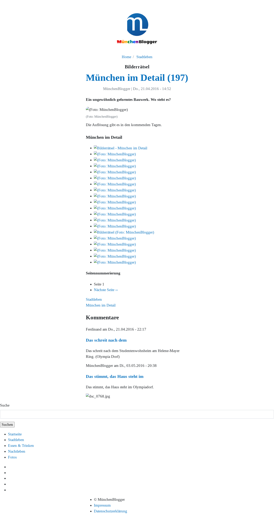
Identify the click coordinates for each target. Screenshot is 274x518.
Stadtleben (144, 57)
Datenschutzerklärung (110, 511)
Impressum (102, 505)
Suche (4, 405)
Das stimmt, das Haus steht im (114, 376)
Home (126, 57)
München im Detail (101, 305)
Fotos (12, 457)
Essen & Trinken (21, 445)
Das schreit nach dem (106, 340)
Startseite (15, 434)
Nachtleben (16, 451)
